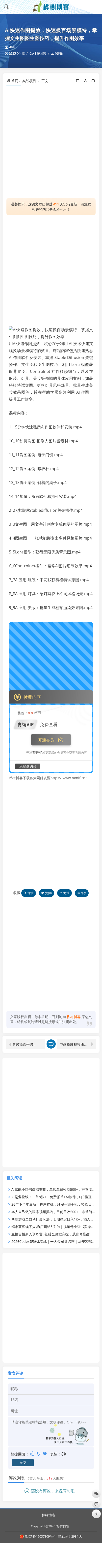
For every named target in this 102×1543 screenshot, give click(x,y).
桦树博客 (48, 1515)
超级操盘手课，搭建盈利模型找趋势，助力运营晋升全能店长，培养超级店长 (28, 1044)
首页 (14, 80)
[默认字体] (86, 80)
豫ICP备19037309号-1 (40, 1536)
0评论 (59, 53)
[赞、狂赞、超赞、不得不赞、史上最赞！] (45, 1454)
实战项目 (29, 80)
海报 (66, 893)
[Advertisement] (51, 142)
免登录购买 (27, 766)
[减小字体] (78, 80)
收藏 (16, 892)
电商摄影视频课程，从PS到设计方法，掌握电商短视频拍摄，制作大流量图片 (78, 1044)
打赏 (30, 893)
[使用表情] (64, 1454)
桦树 (12, 47)
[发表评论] (96, 1503)
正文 (44, 80)
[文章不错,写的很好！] (32, 1454)
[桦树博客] (51, 7)
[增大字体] (93, 80)
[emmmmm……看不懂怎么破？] (39, 1454)
